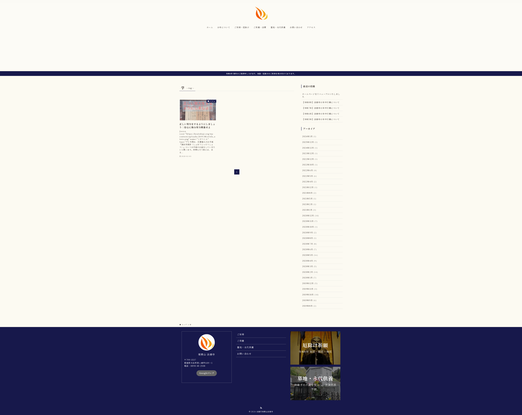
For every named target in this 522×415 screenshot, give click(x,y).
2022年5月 (309, 176)
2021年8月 (309, 192)
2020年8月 (309, 238)
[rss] (341, 1)
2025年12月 (310, 142)
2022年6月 (309, 170)
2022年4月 (309, 181)
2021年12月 (309, 187)
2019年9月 (309, 300)
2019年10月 (310, 294)
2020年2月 (310, 272)
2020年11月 (309, 221)
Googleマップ (206, 373)
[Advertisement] (261, 51)
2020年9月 (309, 232)
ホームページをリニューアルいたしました (321, 95)
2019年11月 (309, 288)
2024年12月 (310, 147)
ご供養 (240, 340)
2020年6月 (309, 249)
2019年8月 (309, 305)
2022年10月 (310, 164)
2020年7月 (309, 243)
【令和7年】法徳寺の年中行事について (321, 108)
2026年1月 (309, 136)
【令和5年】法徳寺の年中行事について (321, 119)
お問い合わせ (244, 353)
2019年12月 (310, 283)
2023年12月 (310, 153)
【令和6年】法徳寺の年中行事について (321, 113)
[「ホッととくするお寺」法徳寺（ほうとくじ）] (261, 13)
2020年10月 (310, 226)
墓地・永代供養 (245, 347)
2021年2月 (309, 204)
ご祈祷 (240, 334)
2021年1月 (309, 209)
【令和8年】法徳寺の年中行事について (321, 102)
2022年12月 (310, 159)
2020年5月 (310, 255)
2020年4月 (309, 260)
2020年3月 (309, 266)
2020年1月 (309, 277)
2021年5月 (309, 198)
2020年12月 (310, 215)
